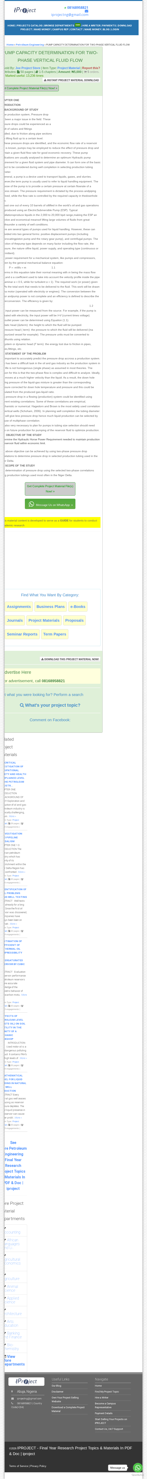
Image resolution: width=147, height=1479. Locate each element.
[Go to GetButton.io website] (138, 1475)
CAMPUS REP (60, 29)
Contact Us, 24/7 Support (109, 1429)
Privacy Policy (38, 1466)
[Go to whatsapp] (138, 1467)
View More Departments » (13, 1362)
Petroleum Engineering (30, 44)
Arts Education (10, 1323)
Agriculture (11, 1279)
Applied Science (10, 1300)
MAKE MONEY (42, 29)
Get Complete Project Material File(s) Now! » (50, 489)
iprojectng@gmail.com (29, 1398)
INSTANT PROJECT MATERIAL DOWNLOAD (72, 80)
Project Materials (44, 620)
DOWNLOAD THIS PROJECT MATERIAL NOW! (71, 659)
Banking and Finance (12, 1335)
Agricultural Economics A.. (11, 1263)
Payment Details (104, 1413)
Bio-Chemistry (10, 1347)
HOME (11, 25)
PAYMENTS (109, 25)
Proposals (74, 620)
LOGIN (115, 29)
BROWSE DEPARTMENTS (62, 25)
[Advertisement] (76, 115)
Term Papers (54, 634)
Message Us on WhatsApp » (54, 505)
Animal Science (10, 1288)
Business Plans (51, 606)
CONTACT (76, 29)
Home (10, 44)
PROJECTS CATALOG (29, 25)
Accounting (11, 1232)
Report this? (91, 68)
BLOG (106, 29)
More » (12, 816)
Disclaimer (57, 1391)
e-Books (77, 606)
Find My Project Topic (107, 1391)
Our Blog (56, 1385)
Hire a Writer (101, 1397)
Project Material (68, 68)
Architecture (12, 1314)
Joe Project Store (27, 68)
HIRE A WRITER (91, 25)
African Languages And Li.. (11, 1244)
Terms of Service (18, 1466)
